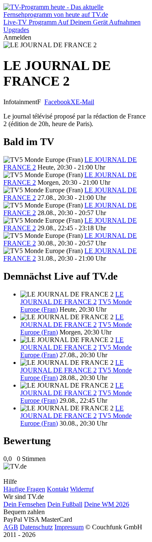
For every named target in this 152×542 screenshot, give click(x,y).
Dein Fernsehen (24, 504)
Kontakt (57, 489)
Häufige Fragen (24, 489)
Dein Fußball (64, 504)
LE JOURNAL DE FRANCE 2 (72, 298)
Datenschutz (36, 527)
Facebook (57, 101)
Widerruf (82, 489)
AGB (10, 527)
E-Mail (85, 101)
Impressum (69, 527)
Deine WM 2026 (106, 504)
